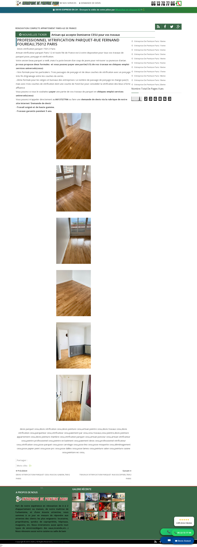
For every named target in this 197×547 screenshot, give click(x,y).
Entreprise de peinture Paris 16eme (150, 67)
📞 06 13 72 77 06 (182, 533)
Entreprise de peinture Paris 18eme (150, 76)
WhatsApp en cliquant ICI (127, 10)
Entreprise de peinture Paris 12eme (150, 50)
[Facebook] (165, 28)
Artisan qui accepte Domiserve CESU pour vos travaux (85, 34)
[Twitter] (171, 28)
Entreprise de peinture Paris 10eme (150, 41)
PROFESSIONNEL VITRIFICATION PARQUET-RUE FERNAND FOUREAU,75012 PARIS (68, 42)
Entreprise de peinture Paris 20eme (150, 84)
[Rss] (158, 28)
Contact (66, 542)
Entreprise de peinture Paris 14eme (150, 58)
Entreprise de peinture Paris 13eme (150, 54)
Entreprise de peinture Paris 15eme (150, 63)
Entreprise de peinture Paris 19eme (150, 80)
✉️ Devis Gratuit (183, 541)
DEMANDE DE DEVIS (91, 3)
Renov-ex (57, 542)
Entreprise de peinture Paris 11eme (150, 45)
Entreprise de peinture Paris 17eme (150, 71)
